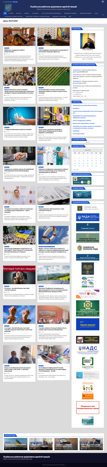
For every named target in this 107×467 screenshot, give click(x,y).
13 (79, 160)
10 (96, 158)
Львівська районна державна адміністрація (53, 6)
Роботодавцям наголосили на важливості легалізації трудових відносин (53, 51)
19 (75, 163)
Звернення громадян (70, 13)
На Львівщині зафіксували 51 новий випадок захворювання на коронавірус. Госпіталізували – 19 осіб (53, 369)
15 (87, 160)
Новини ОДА (7, 87)
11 (100, 158)
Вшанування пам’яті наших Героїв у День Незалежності (15, 445)
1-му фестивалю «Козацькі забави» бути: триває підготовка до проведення (53, 328)
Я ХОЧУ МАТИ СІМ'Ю (78, 133)
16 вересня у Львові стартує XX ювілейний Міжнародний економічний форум (19, 170)
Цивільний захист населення (49, 246)
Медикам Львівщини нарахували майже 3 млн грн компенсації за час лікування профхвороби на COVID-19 (53, 170)
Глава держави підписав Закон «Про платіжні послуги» (51, 209)
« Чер (74, 169)
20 (79, 163)
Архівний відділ (33, 442)
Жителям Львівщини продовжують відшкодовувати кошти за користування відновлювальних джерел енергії (53, 289)
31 (96, 165)
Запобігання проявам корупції (13, 16)
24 (96, 163)
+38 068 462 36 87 (77, 70)
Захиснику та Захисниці (59, 16)
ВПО (70, 16)
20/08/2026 (34, 448)
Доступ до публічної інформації (51, 13)
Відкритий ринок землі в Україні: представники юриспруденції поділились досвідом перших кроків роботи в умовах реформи (19, 92)
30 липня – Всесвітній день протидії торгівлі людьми (16, 289)
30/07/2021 (8, 95)
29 (87, 165)
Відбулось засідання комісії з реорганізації (14, 51)
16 (91, 160)
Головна (10, 13)
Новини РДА (41, 246)
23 (91, 163)
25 (100, 163)
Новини (26, 13)
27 (79, 165)
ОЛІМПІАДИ (76, 131)
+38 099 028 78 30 (77, 74)
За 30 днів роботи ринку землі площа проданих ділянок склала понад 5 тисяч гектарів (53, 91)
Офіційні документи (86, 13)
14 (83, 160)
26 (75, 165)
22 (87, 163)
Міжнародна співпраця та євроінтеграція (38, 16)
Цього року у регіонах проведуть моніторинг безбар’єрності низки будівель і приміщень (50, 131)
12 (75, 160)
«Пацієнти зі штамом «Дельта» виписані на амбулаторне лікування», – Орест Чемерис (18, 210)
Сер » (77, 169)
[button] (102, 14)
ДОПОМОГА (76, 108)
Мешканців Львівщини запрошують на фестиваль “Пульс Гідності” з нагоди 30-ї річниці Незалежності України (18, 250)
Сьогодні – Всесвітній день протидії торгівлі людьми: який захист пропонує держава (18, 329)
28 (83, 165)
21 (83, 163)
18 (100, 160)
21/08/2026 (8, 448)
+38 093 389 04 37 (77, 81)
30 (91, 165)
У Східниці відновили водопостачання (17, 129)
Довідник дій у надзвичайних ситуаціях (84, 123)
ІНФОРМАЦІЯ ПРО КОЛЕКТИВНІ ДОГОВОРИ (85, 105)
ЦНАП (96, 13)
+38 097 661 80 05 (77, 85)
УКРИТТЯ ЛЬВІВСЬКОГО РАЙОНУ (82, 120)
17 (96, 160)
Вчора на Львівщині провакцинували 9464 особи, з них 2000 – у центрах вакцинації (17, 369)
